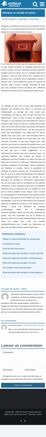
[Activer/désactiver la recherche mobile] (35, 4)
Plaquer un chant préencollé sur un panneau (21, 239)
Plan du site (24, 412)
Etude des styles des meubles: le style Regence (22, 272)
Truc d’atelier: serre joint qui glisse (17, 268)
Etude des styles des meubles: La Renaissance (22, 258)
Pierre (7, 19)
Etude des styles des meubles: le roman (19, 263)
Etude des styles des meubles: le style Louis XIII (23, 253)
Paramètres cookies (35, 414)
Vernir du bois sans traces (13, 249)
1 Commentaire (33, 19)
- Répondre (40, 325)
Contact (31, 412)
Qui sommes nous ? (20, 414)
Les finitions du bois (11, 244)
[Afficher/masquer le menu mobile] (42, 4)
